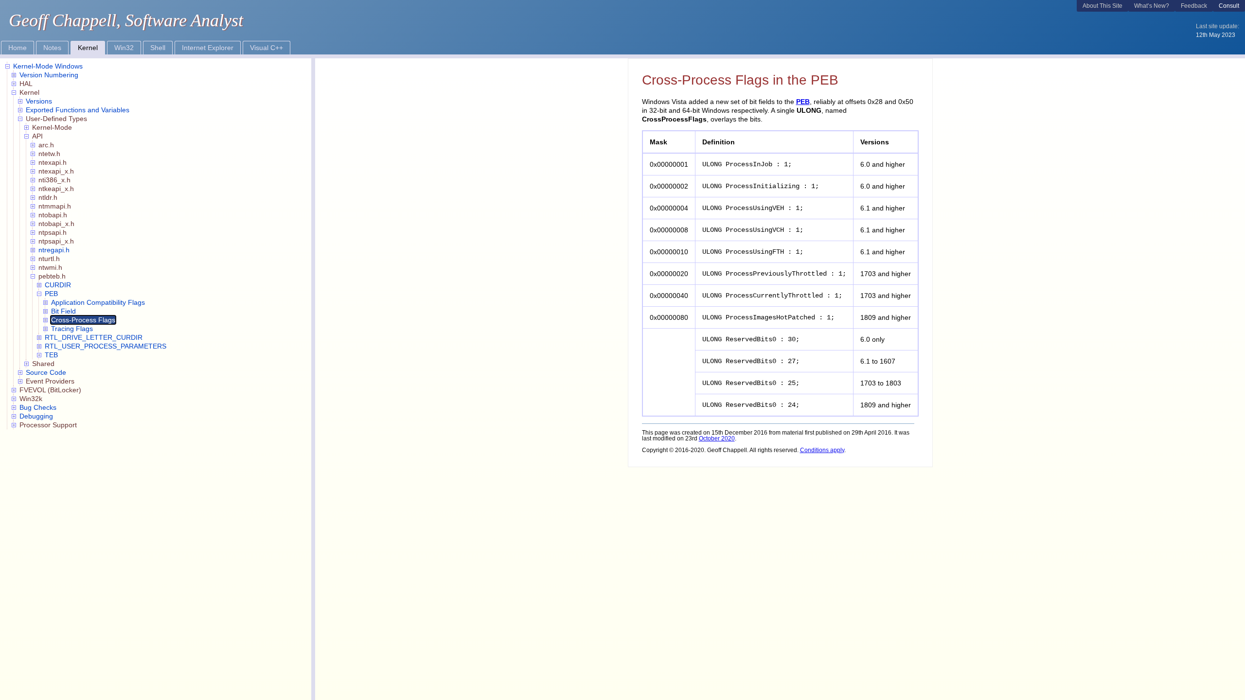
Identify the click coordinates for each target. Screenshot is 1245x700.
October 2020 (717, 438)
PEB (803, 101)
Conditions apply (822, 450)
